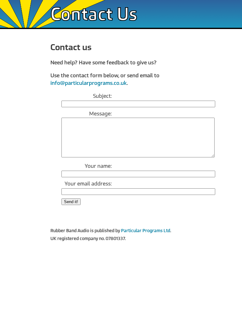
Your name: (98, 166)
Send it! (71, 201)
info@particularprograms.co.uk (88, 83)
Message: (100, 113)
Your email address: (88, 183)
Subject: (102, 96)
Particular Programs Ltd (145, 230)
